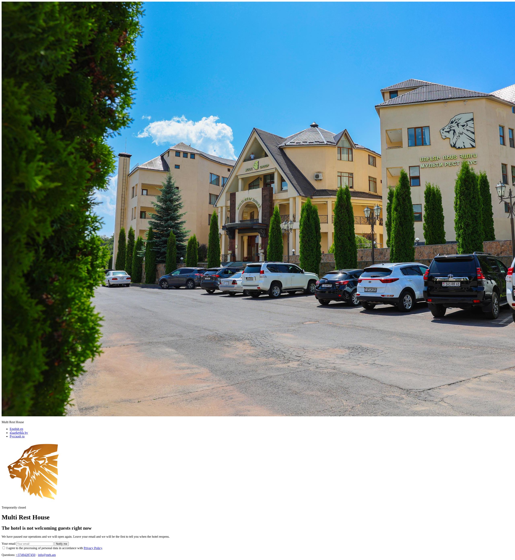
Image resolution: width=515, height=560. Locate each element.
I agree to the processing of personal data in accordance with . (54, 548)
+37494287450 (25, 555)
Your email (8, 543)
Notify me (61, 543)
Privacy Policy (93, 548)
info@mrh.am (47, 555)
